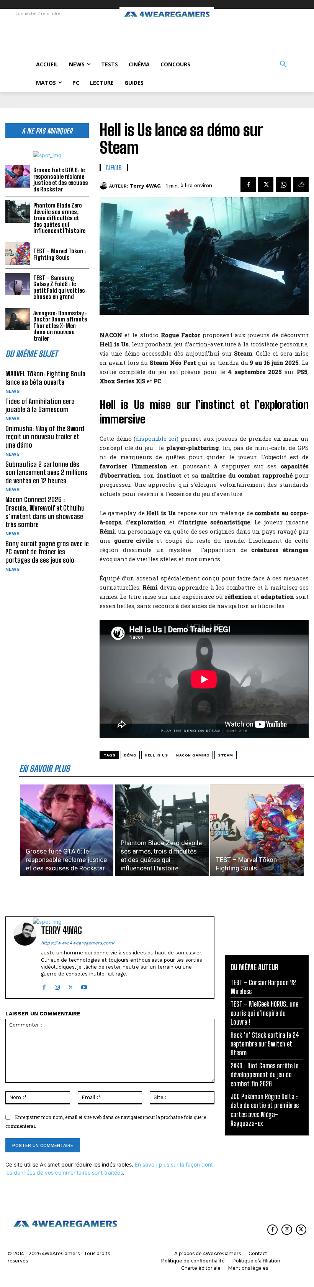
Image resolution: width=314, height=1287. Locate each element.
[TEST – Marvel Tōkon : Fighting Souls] (17, 253)
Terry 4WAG (145, 186)
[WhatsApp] (283, 184)
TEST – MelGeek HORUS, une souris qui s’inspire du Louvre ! (264, 1013)
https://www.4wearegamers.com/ (77, 943)
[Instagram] (57, 986)
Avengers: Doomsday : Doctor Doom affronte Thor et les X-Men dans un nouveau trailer (60, 326)
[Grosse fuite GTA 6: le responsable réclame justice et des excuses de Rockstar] (17, 176)
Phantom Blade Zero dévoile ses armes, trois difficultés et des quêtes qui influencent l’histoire (59, 218)
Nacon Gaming (192, 755)
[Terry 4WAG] (104, 186)
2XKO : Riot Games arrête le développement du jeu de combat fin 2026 (264, 1074)
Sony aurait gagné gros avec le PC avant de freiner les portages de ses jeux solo (47, 551)
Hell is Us (156, 755)
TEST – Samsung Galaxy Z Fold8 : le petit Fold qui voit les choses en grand (59, 287)
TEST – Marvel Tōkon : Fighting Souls (59, 254)
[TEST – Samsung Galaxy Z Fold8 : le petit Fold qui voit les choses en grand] (17, 284)
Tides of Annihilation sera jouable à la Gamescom (40, 405)
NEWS (12, 391)
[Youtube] (84, 986)
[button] (283, 64)
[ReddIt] (301, 184)
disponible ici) (157, 438)
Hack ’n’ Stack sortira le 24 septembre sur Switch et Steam (265, 1044)
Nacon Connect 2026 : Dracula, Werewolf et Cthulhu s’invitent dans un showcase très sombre (45, 512)
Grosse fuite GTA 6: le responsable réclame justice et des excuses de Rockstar (60, 179)
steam (225, 755)
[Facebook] (248, 184)
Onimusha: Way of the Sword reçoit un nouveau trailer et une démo (44, 436)
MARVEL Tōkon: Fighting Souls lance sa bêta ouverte (45, 377)
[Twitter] (265, 184)
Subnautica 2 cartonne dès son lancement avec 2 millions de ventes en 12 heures (46, 472)
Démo (130, 755)
